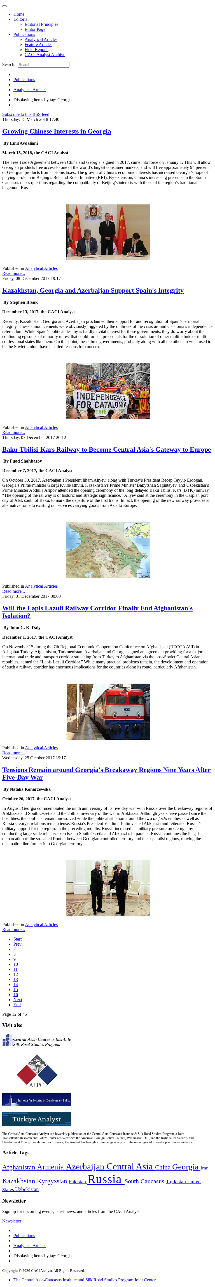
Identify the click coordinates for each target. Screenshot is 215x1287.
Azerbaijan (86, 1166)
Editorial (21, 19)
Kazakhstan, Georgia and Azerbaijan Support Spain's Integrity (93, 290)
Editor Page (35, 29)
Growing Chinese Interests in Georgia (56, 131)
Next (17, 999)
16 (15, 994)
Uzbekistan (27, 1189)
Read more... (13, 273)
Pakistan (78, 1181)
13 (15, 979)
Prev (17, 944)
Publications (24, 34)
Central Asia (131, 1166)
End (17, 1004)
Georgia (186, 1166)
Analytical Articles (41, 39)
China (163, 1167)
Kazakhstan (19, 1181)
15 (15, 989)
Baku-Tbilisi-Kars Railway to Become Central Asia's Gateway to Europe (106, 449)
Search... (10, 64)
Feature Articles (38, 44)
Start (17, 939)
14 (15, 984)
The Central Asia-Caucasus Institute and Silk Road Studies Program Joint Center (84, 1279)
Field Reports (36, 49)
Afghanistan (19, 1167)
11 (15, 969)
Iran (204, 1168)
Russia (106, 1179)
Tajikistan (176, 1181)
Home (18, 14)
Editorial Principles (41, 24)
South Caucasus (145, 1181)
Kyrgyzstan (53, 1181)
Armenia (51, 1167)
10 (15, 964)
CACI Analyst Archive (45, 54)
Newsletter (11, 1221)
